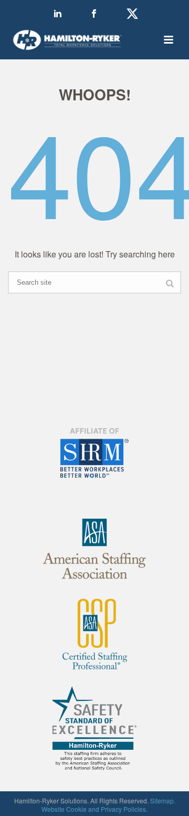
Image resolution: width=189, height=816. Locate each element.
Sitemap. (162, 800)
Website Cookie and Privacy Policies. (94, 808)
